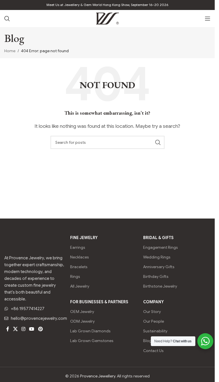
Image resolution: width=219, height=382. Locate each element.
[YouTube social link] (31, 329)
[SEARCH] (158, 142)
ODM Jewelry (82, 321)
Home (9, 50)
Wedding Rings (157, 257)
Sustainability (155, 331)
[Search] (7, 18)
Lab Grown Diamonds (90, 331)
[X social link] (15, 329)
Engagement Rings (160, 247)
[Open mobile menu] (207, 18)
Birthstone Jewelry (160, 286)
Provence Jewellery (97, 376)
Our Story (152, 311)
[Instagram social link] (23, 329)
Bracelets (79, 266)
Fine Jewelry (84, 237)
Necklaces (79, 257)
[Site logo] (107, 18)
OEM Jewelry (82, 311)
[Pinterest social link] (40, 329)
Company (153, 301)
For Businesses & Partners (99, 301)
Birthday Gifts (156, 276)
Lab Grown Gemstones (91, 340)
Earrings (77, 247)
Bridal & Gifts (158, 237)
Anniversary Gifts (159, 266)
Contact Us (153, 350)
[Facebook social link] (7, 329)
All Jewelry (79, 286)
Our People (153, 321)
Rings (75, 276)
